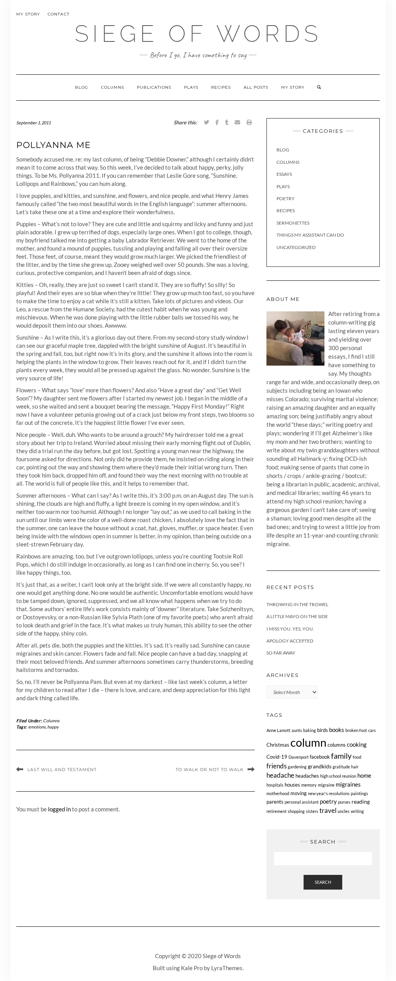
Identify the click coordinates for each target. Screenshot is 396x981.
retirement (276, 811)
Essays (284, 174)
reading (361, 801)
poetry (328, 801)
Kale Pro (192, 967)
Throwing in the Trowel (297, 604)
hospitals (274, 784)
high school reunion (338, 775)
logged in (59, 809)
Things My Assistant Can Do (310, 235)
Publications (154, 87)
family (341, 755)
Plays (191, 87)
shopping (296, 811)
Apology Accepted (289, 641)
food (357, 756)
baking (309, 730)
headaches (307, 776)
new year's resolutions (329, 793)
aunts (297, 730)
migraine (326, 784)
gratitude (341, 766)
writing (357, 811)
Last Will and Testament (62, 769)
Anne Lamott (278, 730)
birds (322, 730)
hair (354, 766)
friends (276, 766)
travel (327, 810)
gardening (297, 766)
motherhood (277, 793)
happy (53, 726)
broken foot (356, 730)
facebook (320, 757)
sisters (312, 811)
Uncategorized (296, 247)
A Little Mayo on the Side (297, 616)
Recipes (221, 87)
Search (323, 882)
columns (337, 745)
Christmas (277, 745)
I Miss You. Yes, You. (290, 629)
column (308, 742)
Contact (59, 14)
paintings (359, 793)
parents (274, 802)
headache (280, 775)
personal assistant (302, 801)
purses (344, 801)
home (364, 775)
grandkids (319, 766)
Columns (112, 87)
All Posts (256, 87)
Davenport (298, 756)
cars (372, 730)
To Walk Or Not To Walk (210, 769)
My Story (28, 14)
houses (292, 785)
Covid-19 (276, 757)
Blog (81, 87)
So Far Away (280, 653)
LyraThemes (226, 967)
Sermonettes (293, 223)
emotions (37, 726)
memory (309, 784)
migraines (348, 784)
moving (298, 793)
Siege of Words (198, 33)
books (336, 729)
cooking (357, 744)
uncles (344, 811)
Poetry (286, 198)
